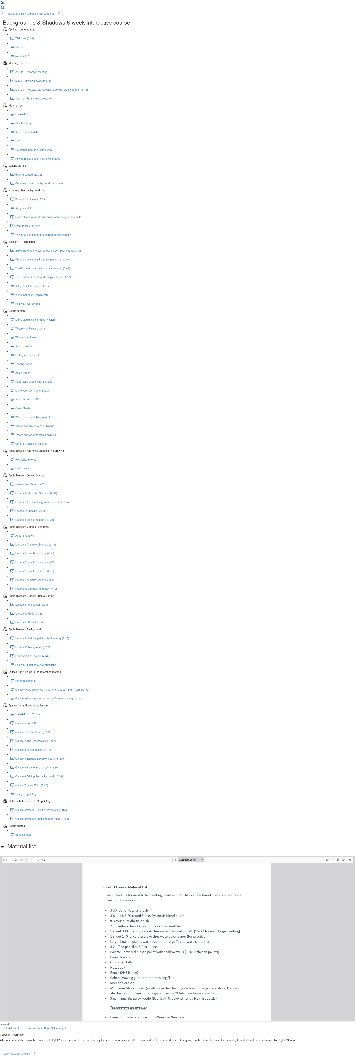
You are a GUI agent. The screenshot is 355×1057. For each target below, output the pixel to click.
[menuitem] (2, 8)
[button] (2, 3)
